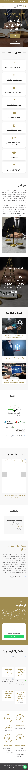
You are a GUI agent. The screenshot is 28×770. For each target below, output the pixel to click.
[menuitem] (13, 1)
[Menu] (3, 6)
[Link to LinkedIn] (20, 1)
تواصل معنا (15, 41)
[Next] (23, 474)
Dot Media (16, 768)
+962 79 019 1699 (20, 728)
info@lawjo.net (8, 731)
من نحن (15, 36)
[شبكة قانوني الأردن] (16, 6)
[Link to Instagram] (22, 1)
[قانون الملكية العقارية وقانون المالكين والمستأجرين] (14, 476)
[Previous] (4, 474)
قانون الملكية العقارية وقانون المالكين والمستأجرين (14, 496)
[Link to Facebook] (24, 1)
